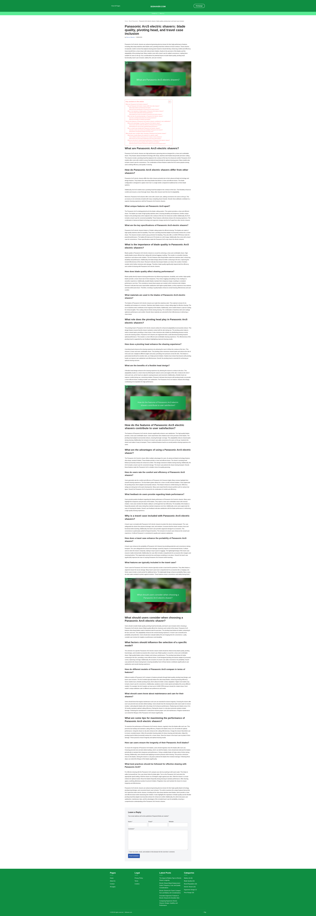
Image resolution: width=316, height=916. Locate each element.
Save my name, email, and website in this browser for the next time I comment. (152, 852)
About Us (112, 881)
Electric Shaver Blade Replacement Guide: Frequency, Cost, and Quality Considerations (169, 885)
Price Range (187, 892)
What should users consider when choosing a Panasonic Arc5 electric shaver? (146, 133)
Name (130, 821)
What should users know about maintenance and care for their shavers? (145, 138)
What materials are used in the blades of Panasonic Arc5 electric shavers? (145, 114)
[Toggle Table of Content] (169, 101)
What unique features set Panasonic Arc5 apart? (140, 107)
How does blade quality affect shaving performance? (141, 112)
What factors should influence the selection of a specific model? (143, 135)
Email (150, 821)
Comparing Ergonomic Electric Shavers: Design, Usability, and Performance (168, 903)
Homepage (199, 6)
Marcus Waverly (130, 37)
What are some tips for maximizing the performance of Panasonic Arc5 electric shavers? (149, 140)
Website (171, 821)
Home (126, 21)
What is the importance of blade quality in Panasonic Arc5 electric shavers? (146, 111)
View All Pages (115, 6)
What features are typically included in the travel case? (141, 131)
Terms (136, 881)
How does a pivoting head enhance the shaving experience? (142, 117)
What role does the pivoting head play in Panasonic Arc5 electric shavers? (145, 116)
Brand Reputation (133, 21)
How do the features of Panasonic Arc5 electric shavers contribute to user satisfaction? (148, 121)
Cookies (137, 884)
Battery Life (187, 878)
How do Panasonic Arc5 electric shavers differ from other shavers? (143, 106)
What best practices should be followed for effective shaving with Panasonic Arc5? (147, 143)
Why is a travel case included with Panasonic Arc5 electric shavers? (144, 128)
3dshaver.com (158, 6)
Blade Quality (188, 881)
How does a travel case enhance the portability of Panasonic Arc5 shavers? (146, 129)
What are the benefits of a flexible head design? (139, 119)
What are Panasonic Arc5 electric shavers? (137, 104)
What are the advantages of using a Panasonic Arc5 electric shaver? (144, 123)
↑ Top (204, 912)
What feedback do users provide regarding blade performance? (143, 126)
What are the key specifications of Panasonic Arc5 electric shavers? (144, 109)
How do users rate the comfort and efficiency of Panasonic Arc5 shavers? (145, 124)
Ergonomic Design (189, 889)
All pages (112, 886)
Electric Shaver (188, 886)
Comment (131, 829)
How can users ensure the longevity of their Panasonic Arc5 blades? (144, 141)
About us (162, 13)
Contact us (154, 13)
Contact (112, 884)
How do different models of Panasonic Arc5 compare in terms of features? (145, 136)
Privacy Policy (139, 878)
